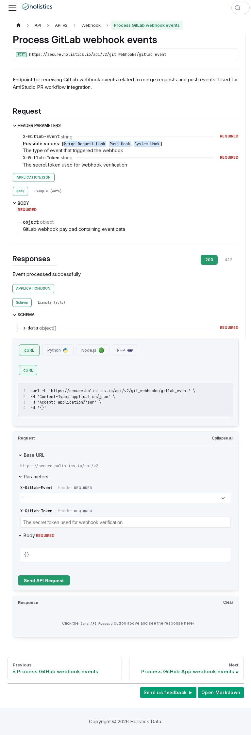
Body (39, 535)
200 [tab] (209, 259)
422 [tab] (228, 259)
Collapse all (222, 438)
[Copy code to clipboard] (225, 391)
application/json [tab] (33, 177)
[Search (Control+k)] (240, 8)
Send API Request (44, 580)
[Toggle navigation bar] (12, 8)
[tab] (20, 191)
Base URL (34, 455)
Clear (228, 602)
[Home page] (19, 25)
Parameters (36, 476)
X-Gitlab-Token (36, 511)
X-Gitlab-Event (36, 487)
